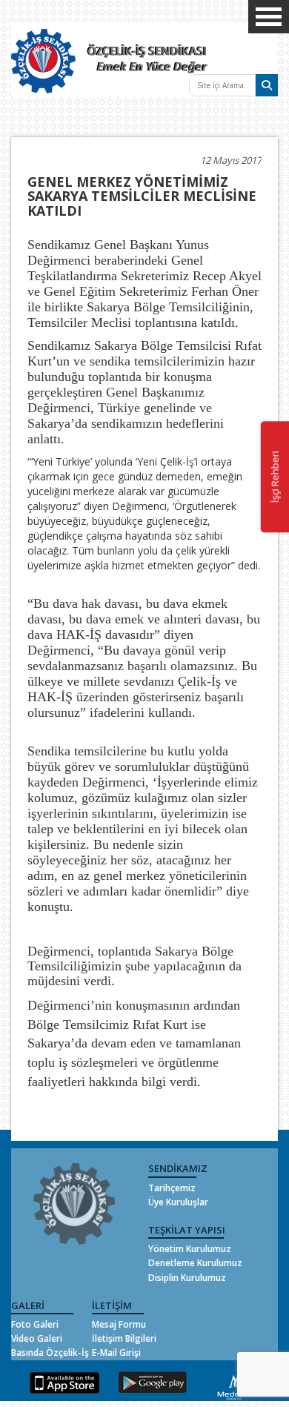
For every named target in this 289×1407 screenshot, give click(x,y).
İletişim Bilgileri (124, 1338)
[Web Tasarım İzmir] (234, 1385)
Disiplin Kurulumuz (187, 1277)
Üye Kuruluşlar (178, 1202)
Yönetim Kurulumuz (189, 1248)
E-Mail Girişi (116, 1352)
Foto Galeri (35, 1324)
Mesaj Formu (119, 1324)
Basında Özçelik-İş (50, 1352)
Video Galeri (36, 1338)
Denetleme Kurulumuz (195, 1263)
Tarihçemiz (172, 1188)
